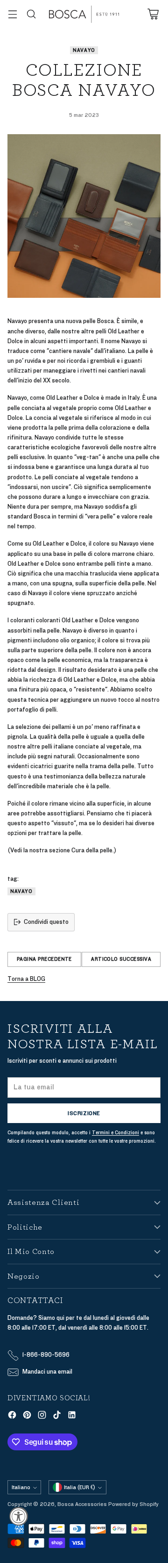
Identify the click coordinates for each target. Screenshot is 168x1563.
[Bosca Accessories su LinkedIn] (71, 1416)
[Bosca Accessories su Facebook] (12, 1416)
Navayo (84, 50)
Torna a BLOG (26, 979)
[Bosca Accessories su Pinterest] (27, 1416)
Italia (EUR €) (79, 1487)
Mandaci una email (47, 1372)
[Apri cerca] (31, 14)
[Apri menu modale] (12, 14)
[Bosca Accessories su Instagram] (42, 1416)
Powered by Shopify (133, 1504)
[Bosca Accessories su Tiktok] (57, 1416)
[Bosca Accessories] (84, 14)
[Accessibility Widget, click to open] (18, 1516)
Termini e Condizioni (115, 1133)
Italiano (21, 1487)
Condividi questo (46, 922)
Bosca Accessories (82, 1504)
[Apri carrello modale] (152, 14)
